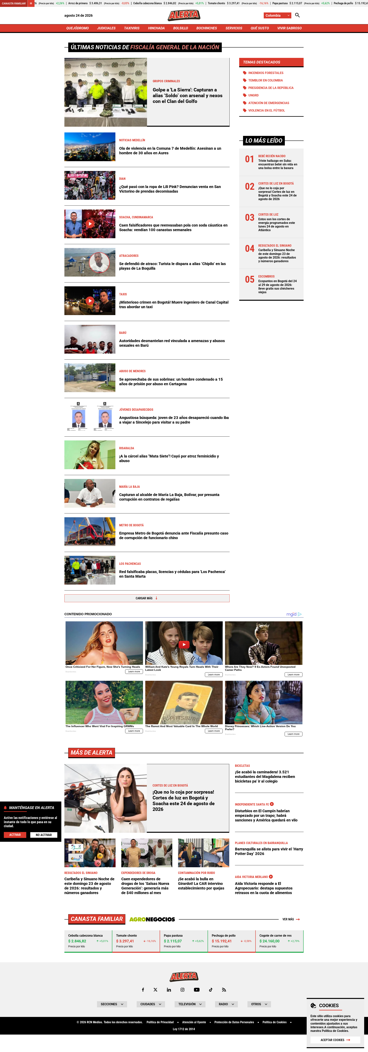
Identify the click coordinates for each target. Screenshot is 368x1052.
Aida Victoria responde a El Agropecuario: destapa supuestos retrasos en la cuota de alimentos (263, 888)
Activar (15, 834)
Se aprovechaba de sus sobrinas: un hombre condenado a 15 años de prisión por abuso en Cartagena (171, 381)
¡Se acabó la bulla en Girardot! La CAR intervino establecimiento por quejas (201, 883)
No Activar (44, 835)
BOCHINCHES (206, 28)
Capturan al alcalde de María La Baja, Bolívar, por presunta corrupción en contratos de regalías (169, 497)
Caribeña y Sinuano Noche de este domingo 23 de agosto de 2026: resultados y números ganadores (277, 255)
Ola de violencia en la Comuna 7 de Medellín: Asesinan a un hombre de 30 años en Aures (170, 150)
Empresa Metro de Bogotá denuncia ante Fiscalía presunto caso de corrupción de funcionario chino (173, 535)
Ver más (288, 919)
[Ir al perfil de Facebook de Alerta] (143, 990)
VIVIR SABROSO (289, 28)
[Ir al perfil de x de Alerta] (155, 990)
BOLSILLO (180, 28)
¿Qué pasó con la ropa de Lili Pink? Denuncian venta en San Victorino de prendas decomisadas (170, 189)
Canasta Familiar (14, 3)
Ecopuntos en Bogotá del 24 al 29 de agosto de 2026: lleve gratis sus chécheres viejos (277, 286)
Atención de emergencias (268, 103)
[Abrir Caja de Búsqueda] (297, 15)
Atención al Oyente (194, 1022)
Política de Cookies (335, 1031)
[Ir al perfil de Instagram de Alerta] (182, 990)
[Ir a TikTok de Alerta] (210, 990)
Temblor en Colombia (265, 80)
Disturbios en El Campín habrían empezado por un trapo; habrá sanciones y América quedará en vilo (266, 815)
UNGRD (253, 95)
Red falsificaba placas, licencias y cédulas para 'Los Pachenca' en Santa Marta (172, 574)
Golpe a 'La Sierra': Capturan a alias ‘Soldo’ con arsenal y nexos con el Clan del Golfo (188, 95)
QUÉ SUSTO (260, 28)
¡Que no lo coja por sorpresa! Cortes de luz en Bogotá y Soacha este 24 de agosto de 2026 (277, 193)
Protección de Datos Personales (234, 1022)
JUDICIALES (106, 28)
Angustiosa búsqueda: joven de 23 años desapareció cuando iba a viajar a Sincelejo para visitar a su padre (174, 420)
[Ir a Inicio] (184, 15)
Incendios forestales (265, 73)
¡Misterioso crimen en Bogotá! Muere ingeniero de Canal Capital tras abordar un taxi (173, 304)
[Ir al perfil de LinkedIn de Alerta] (169, 990)
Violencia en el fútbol (266, 110)
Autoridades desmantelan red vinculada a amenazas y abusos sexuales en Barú (172, 343)
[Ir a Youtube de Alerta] (197, 990)
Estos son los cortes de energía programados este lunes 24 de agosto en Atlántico (276, 224)
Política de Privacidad (160, 1022)
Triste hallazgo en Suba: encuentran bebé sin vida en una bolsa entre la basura (277, 164)
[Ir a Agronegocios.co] (152, 919)
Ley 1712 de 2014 (184, 1029)
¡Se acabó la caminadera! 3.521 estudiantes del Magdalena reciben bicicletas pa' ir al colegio (265, 776)
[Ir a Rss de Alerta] (224, 990)
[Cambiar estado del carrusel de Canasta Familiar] (31, 3)
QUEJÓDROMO (77, 28)
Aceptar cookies (332, 1040)
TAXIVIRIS (132, 28)
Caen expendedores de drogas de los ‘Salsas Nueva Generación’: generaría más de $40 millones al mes (145, 886)
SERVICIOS (234, 28)
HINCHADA (156, 28)
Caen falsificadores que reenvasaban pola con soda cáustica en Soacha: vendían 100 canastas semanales (173, 227)
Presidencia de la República (271, 88)
